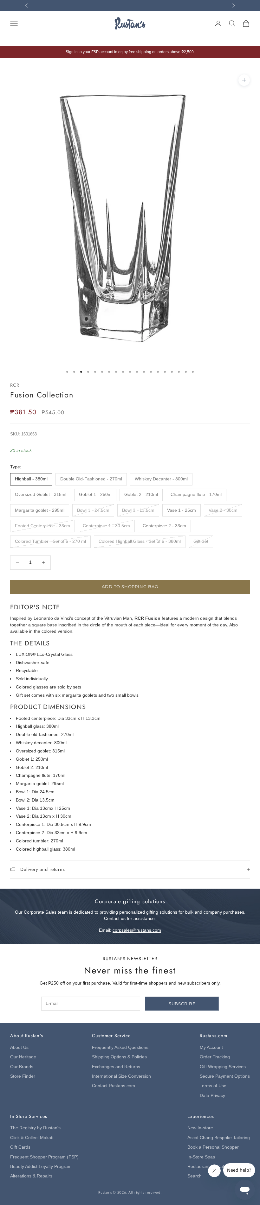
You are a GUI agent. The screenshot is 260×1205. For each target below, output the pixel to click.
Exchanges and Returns (116, 1066)
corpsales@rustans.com (137, 930)
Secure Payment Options (225, 1076)
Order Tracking (215, 1057)
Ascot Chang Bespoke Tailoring (218, 1137)
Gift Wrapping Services (223, 1066)
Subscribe (182, 1003)
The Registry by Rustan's (35, 1128)
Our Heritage (23, 1057)
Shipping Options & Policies (119, 1057)
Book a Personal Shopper (213, 1147)
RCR (14, 385)
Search (194, 1176)
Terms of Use (213, 1085)
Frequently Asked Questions (120, 1047)
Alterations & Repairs (31, 1176)
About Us (19, 1047)
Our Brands (21, 1066)
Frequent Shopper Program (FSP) (44, 1157)
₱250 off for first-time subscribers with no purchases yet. (130, 5)
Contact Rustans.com (113, 1085)
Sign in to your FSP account (90, 52)
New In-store (200, 1128)
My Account (211, 1047)
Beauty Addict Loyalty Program (41, 1166)
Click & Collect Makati (31, 1137)
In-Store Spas (201, 1157)
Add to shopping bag (130, 586)
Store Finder (22, 1076)
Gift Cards (20, 1147)
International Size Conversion (121, 1076)
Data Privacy (212, 1095)
